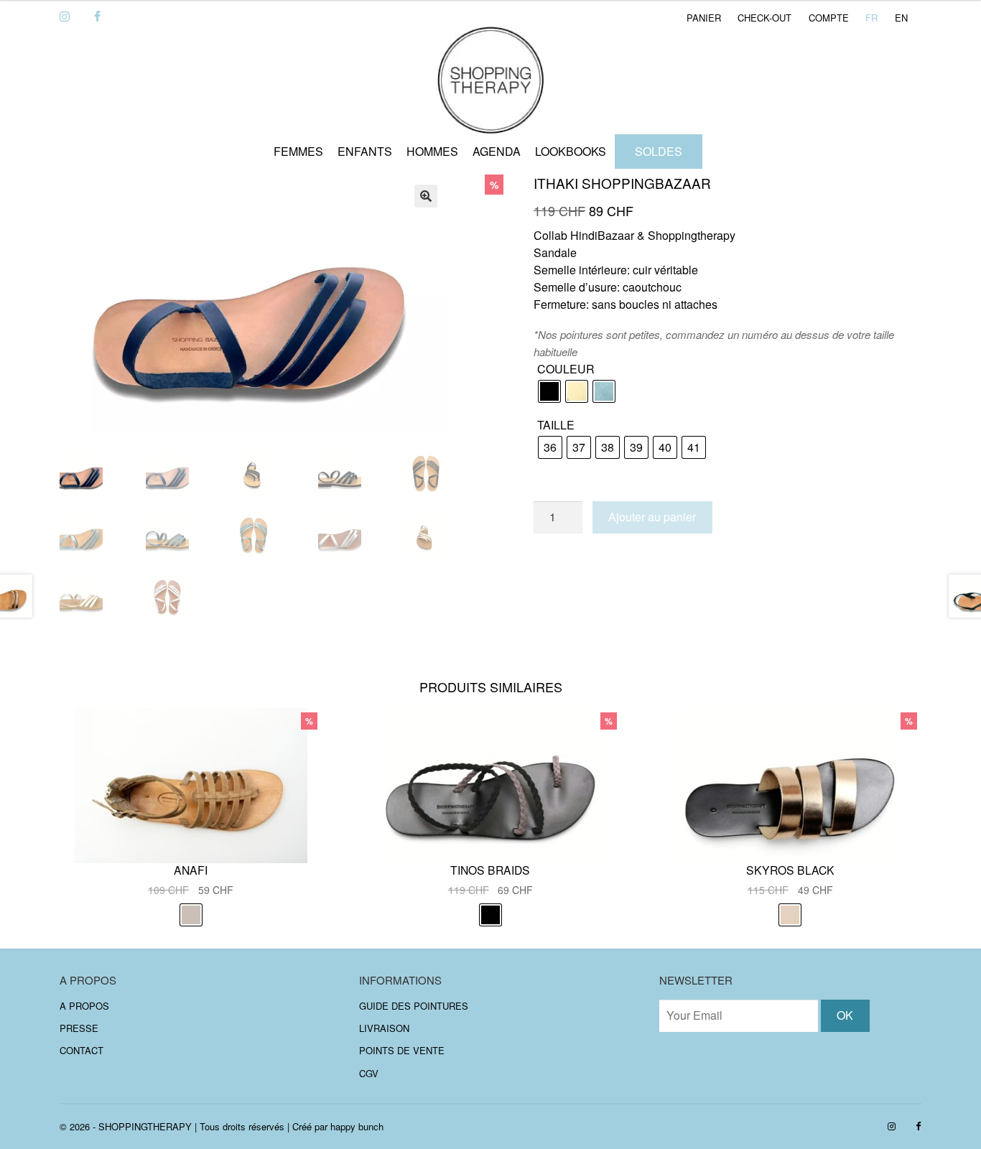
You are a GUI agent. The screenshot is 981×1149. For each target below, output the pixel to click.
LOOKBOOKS (570, 151)
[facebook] (97, 17)
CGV (368, 1073)
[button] (425, 196)
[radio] (549, 391)
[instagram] (65, 17)
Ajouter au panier (652, 516)
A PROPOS (84, 1005)
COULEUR (566, 368)
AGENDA (497, 151)
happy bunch (356, 1126)
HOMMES (432, 151)
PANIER (704, 17)
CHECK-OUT (764, 17)
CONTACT (81, 1050)
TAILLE (556, 425)
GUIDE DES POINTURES (413, 1005)
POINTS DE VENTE (402, 1050)
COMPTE (829, 17)
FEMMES (298, 151)
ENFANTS (365, 151)
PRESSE (79, 1028)
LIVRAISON (384, 1028)
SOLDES (658, 151)
